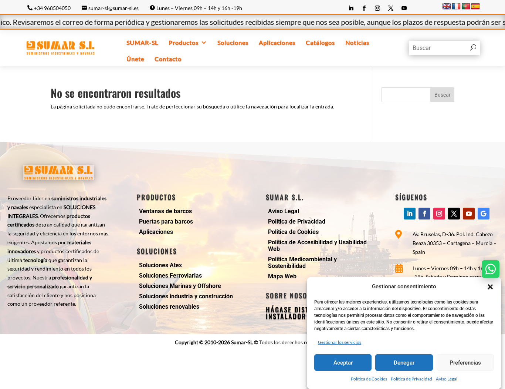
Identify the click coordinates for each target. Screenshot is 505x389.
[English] (446, 6)
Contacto (168, 58)
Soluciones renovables (169, 306)
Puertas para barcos (166, 221)
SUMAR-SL (142, 42)
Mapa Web (282, 276)
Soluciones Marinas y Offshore (180, 285)
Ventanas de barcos (165, 211)
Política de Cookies (369, 379)
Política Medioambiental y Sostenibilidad (302, 262)
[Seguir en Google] (483, 213)
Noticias (357, 42)
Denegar (404, 362)
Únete (135, 58)
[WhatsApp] (490, 269)
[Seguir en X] (391, 8)
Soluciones (232, 42)
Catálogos (320, 42)
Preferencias (465, 362)
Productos (184, 42)
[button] (490, 287)
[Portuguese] (465, 6)
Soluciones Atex (160, 265)
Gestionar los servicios (339, 342)
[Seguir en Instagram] (377, 8)
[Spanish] (475, 6)
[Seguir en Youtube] (404, 8)
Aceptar (343, 362)
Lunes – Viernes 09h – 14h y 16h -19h (199, 8)
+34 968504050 (52, 8)
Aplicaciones (277, 42)
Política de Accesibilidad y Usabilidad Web (317, 245)
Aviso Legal (446, 379)
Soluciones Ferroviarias (170, 275)
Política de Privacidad (411, 379)
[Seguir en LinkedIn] (351, 8)
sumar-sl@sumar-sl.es (113, 8)
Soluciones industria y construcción (186, 296)
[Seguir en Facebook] (364, 8)
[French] (456, 6)
